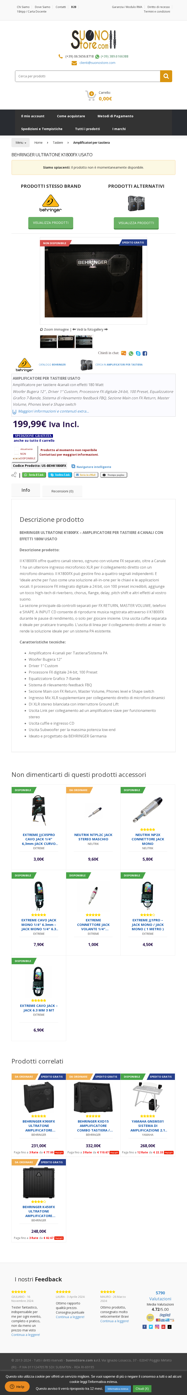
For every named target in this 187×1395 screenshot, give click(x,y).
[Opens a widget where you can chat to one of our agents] (17, 1387)
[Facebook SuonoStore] (145, 1326)
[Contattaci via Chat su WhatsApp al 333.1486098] (131, 353)
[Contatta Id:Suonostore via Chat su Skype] (138, 353)
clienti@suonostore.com (97, 62)
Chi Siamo (23, 7)
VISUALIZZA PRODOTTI (50, 222)
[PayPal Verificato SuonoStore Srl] (160, 1317)
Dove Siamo (42, 7)
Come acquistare (71, 116)
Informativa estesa (118, 1388)
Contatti (61, 7)
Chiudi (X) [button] (142, 1388)
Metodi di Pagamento (115, 116)
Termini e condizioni (157, 11)
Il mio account (32, 116)
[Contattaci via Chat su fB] (145, 353)
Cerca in (119, 364)
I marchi (119, 129)
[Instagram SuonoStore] (157, 1326)
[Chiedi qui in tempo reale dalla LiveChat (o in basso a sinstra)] (123, 353)
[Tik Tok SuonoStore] (169, 1326)
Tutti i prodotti (87, 129)
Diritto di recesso (159, 7)
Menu (20, 142)
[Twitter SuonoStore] (151, 1326)
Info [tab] (25, 490)
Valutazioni (160, 1295)
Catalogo (52, 364)
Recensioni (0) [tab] (62, 491)
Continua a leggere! (25, 1334)
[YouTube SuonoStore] (163, 1326)
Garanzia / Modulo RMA (127, 7)
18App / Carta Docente (32, 11)
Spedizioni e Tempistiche (41, 129)
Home (38, 142)
